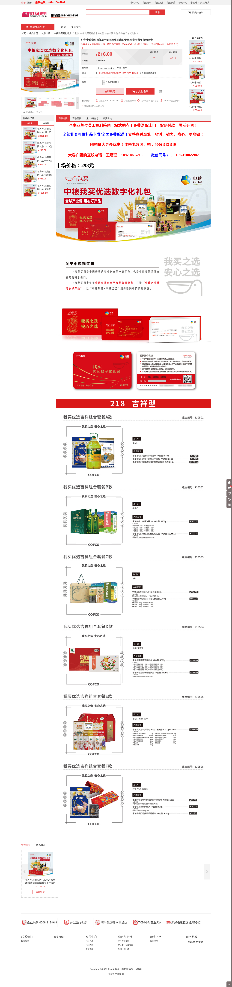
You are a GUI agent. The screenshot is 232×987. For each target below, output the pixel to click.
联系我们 (25, 941)
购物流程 (154, 941)
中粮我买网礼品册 (62, 33)
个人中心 (135, 2)
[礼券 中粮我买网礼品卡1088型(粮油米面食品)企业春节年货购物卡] (29, 190)
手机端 (193, 2)
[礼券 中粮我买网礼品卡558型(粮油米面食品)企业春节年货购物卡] (29, 162)
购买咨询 (107, 118)
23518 (173, 57)
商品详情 (63, 118)
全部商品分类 (37, 27)
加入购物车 (142, 91)
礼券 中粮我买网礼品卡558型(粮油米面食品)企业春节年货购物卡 (116, 882)
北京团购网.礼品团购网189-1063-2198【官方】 (118, 73)
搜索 (157, 12)
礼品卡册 (33, 33)
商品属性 (76, 118)
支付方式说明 (123, 941)
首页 (63, 26)
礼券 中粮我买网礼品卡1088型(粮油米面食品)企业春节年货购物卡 (191, 882)
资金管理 (89, 948)
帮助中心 (182, 2)
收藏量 (46, 123)
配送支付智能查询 (125, 945)
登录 (23, 2)
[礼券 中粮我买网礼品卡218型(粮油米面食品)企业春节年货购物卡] (29, 148)
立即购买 (110, 91)
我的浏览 (159, 2)
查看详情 (40, 892)
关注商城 (204, 2)
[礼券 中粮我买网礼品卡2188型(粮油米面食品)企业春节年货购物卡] (29, 134)
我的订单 (147, 2)
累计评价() (92, 118)
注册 (29, 2)
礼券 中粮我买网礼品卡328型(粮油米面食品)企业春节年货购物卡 (78, 882)
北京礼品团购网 (116, 973)
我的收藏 (171, 2)
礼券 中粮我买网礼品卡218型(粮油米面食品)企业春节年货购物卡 (40, 882)
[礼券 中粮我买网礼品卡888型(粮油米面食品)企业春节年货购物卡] (29, 176)
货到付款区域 (123, 948)
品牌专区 (76, 26)
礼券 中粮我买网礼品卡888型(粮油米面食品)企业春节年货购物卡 (153, 882)
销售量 (30, 123)
